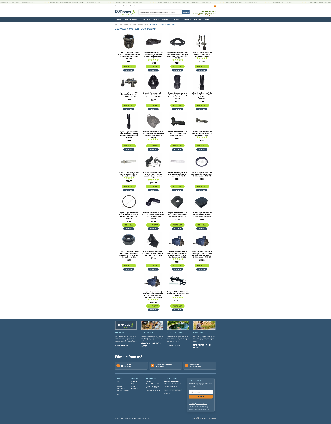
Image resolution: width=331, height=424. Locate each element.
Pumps (154, 19)
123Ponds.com (125, 11)
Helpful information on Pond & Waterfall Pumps (153, 387)
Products (119, 384)
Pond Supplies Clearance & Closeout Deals (123, 390)
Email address (192, 389)
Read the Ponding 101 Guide (202, 346)
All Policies (134, 381)
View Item (129, 70)
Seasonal (119, 386)
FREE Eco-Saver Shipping (204, 12)
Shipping (125, 6)
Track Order (133, 6)
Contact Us (118, 6)
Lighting (186, 19)
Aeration (176, 19)
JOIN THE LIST (200, 396)
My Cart (148, 381)
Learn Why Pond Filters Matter (151, 344)
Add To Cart (128, 66)
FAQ (132, 384)
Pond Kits (145, 19)
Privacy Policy (192, 403)
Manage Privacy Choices (201, 403)
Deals (207, 19)
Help (118, 394)
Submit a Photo (173, 346)
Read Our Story (121, 346)
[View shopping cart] (214, 6)
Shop (119, 19)
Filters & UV (165, 19)
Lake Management (131, 19)
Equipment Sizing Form (153, 390)
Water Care (197, 19)
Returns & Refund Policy (153, 384)
